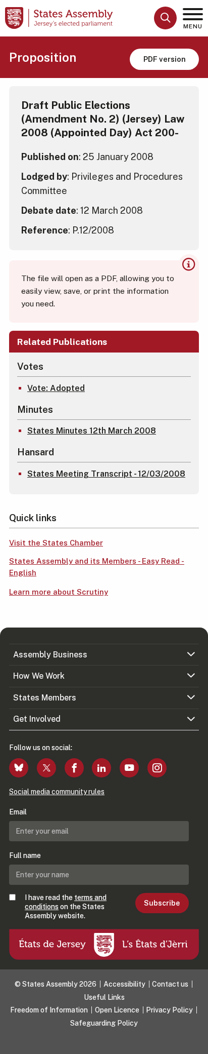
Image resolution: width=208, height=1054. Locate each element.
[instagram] (157, 767)
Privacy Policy (169, 1010)
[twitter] (46, 767)
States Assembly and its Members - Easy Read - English (96, 567)
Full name (25, 855)
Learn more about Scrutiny (58, 592)
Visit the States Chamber (56, 542)
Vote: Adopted (56, 388)
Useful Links (104, 997)
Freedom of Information (49, 1010)
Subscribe (162, 903)
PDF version (164, 59)
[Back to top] (195, 1041)
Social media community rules (57, 792)
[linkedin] (101, 767)
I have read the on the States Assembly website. (66, 906)
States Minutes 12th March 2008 (91, 431)
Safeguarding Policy (104, 1023)
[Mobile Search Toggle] (165, 18)
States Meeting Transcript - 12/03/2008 (106, 474)
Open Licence (117, 1010)
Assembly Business (50, 654)
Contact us (170, 984)
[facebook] (74, 767)
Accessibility (124, 984)
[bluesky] (18, 767)
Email (18, 812)
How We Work (39, 676)
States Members (44, 697)
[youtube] (129, 767)
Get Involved (37, 719)
